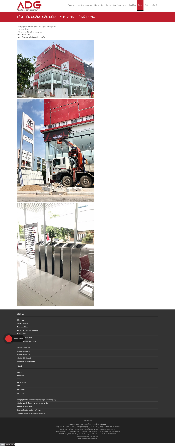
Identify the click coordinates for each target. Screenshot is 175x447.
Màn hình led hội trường (23, 354)
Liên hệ (154, 5)
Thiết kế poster (21, 334)
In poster (19, 372)
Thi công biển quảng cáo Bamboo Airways (29, 410)
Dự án (140, 5)
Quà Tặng (132, 5)
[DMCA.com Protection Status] (8, 446)
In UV (18, 386)
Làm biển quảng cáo (85, 5)
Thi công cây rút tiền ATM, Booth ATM (27, 330)
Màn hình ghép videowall (24, 358)
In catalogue (20, 375)
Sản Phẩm (117, 5)
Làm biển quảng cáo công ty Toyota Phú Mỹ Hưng (31, 413)
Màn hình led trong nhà (23, 348)
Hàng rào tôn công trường (24, 406)
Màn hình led (99, 5)
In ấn (124, 5)
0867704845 (18, 338)
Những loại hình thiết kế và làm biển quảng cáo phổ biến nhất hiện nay (36, 400)
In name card (20, 389)
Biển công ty (20, 320)
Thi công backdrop (22, 327)
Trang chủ (71, 5)
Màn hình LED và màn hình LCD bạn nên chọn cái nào (32, 403)
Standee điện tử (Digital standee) (26, 361)
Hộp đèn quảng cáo (22, 323)
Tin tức (147, 5)
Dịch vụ (108, 5)
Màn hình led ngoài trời (23, 351)
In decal (19, 379)
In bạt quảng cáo (21, 382)
